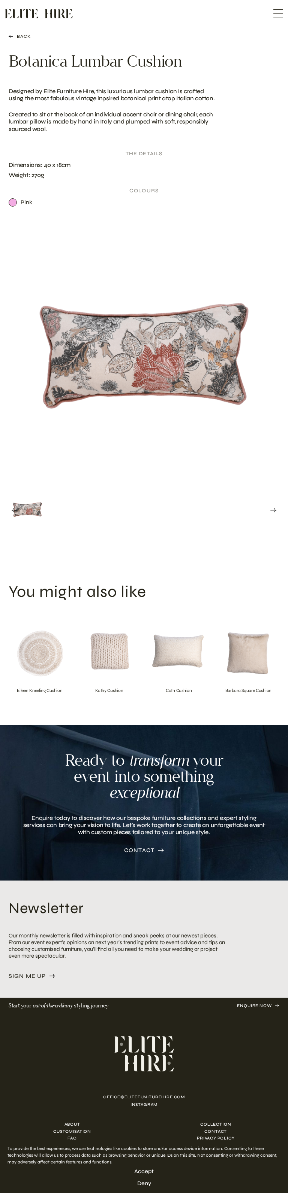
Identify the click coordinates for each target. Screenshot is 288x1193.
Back (24, 36)
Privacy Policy (216, 1138)
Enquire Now (254, 1006)
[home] (144, 1053)
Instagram (144, 1104)
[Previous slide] (15, 510)
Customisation (72, 1131)
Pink (26, 202)
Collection (215, 1124)
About (72, 1124)
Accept (144, 1171)
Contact (139, 850)
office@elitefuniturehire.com (144, 1097)
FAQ (72, 1138)
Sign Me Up (27, 976)
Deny (144, 1183)
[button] (27, 508)
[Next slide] (273, 510)
